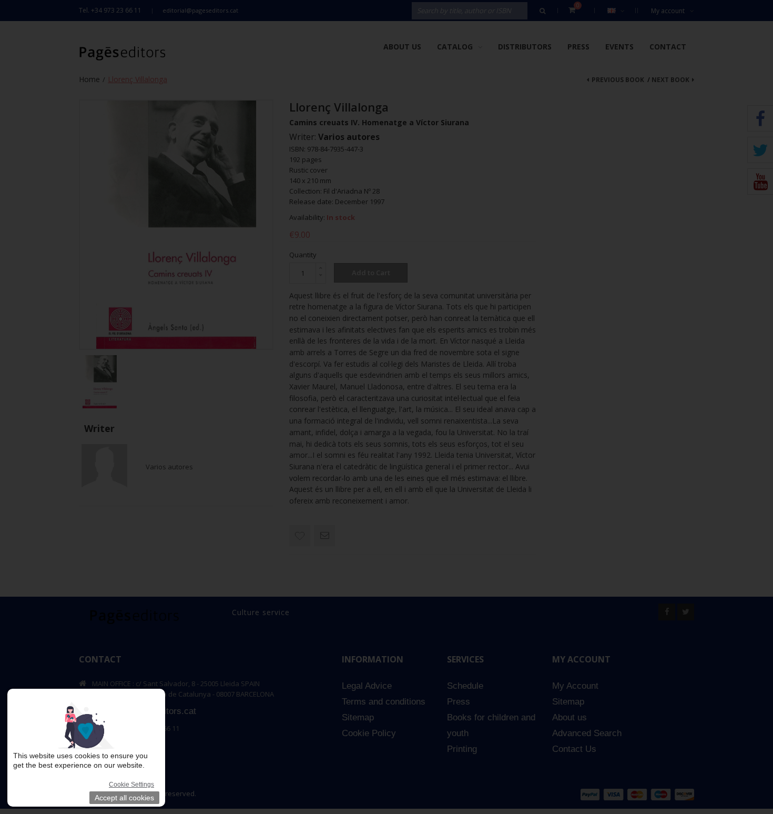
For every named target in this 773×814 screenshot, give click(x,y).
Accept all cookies (124, 797)
